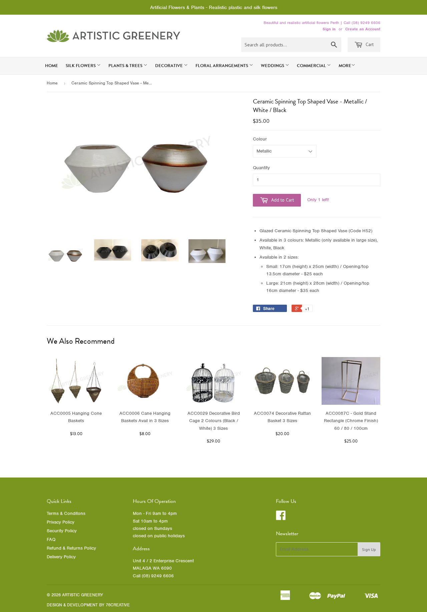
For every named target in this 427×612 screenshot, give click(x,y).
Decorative (169, 65)
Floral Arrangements (222, 65)
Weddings (273, 65)
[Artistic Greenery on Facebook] (281, 518)
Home (51, 65)
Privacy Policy (60, 522)
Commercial (312, 65)
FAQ (51, 539)
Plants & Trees (125, 65)
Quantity (261, 168)
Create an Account (362, 29)
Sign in (329, 29)
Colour (260, 139)
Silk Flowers (81, 65)
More (345, 65)
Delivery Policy (61, 557)
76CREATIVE (118, 605)
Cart (369, 44)
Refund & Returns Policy (71, 548)
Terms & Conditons (66, 513)
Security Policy (62, 531)
